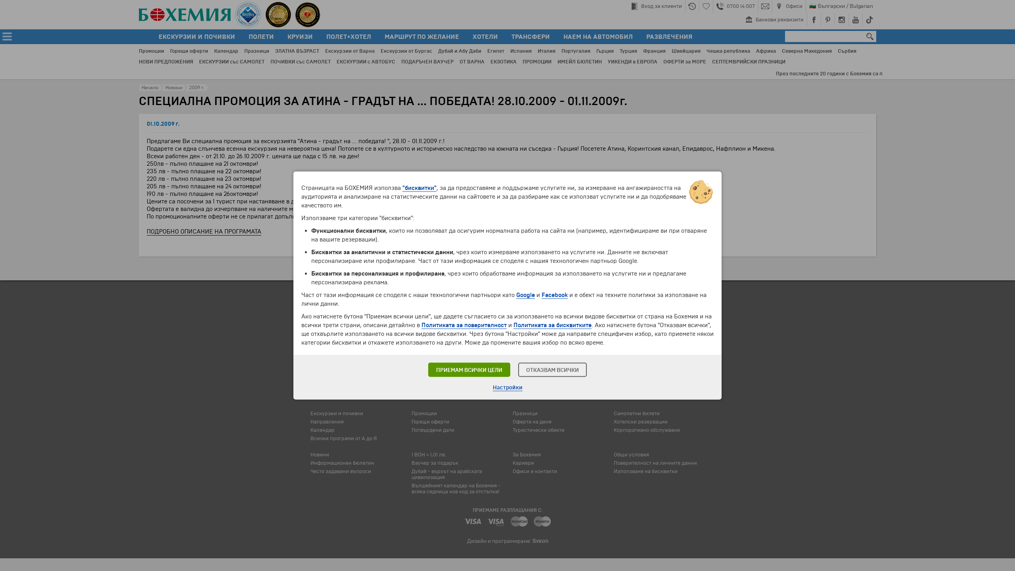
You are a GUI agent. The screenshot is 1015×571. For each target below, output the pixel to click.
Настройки (508, 387)
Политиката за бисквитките (552, 325)
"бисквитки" (419, 188)
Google (525, 295)
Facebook (555, 295)
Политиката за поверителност (464, 325)
